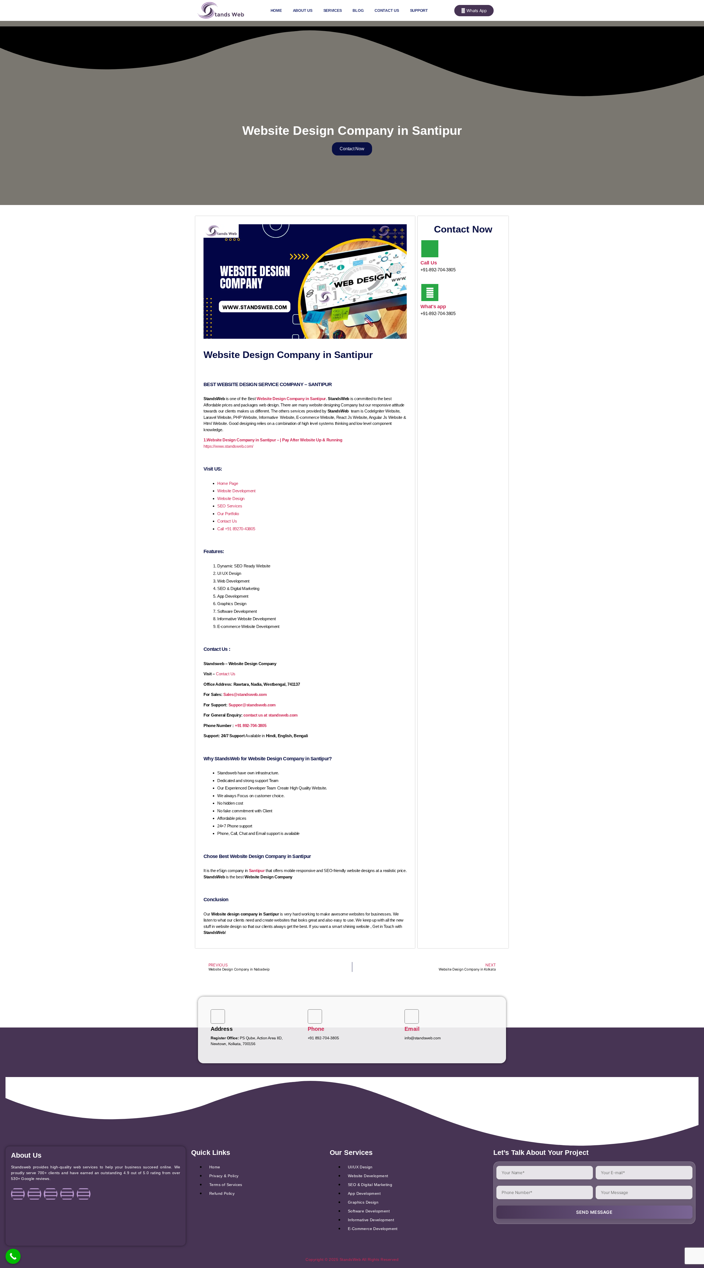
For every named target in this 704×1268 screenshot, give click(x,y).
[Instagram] (34, 1194)
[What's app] (429, 292)
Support (419, 10)
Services (332, 10)
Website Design (230, 498)
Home (276, 10)
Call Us (428, 263)
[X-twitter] (67, 1194)
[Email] (412, 1016)
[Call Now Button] (13, 1256)
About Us (302, 10)
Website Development (236, 490)
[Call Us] (429, 248)
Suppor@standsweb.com (252, 705)
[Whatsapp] (83, 1194)
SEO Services (229, 506)
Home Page (227, 483)
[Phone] (315, 1016)
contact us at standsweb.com (270, 715)
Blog (358, 10)
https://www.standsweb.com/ (228, 446)
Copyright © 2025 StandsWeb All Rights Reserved (352, 1259)
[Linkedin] (50, 1194)
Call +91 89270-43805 (236, 528)
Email (412, 1029)
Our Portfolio (228, 513)
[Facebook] (18, 1194)
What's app (433, 306)
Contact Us (387, 10)
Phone (316, 1029)
